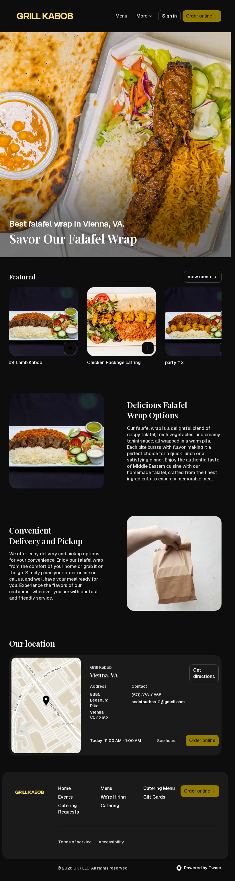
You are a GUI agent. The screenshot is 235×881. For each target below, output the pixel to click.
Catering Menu (159, 788)
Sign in (169, 16)
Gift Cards (154, 797)
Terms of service (75, 842)
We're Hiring (113, 797)
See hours (167, 740)
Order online (202, 740)
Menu (121, 16)
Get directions (204, 673)
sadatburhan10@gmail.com (158, 702)
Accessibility (111, 842)
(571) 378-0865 (146, 695)
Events (65, 797)
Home (64, 788)
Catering (110, 806)
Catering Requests (68, 809)
